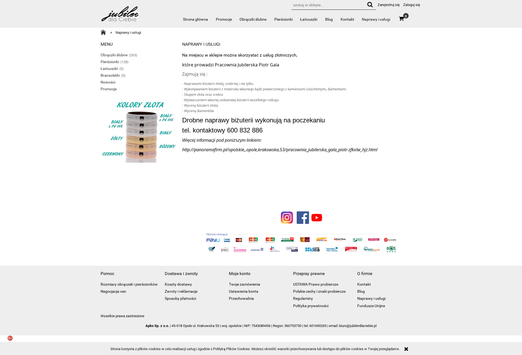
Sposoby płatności (180, 298)
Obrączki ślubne (114, 55)
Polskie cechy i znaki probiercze (319, 291)
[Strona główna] (120, 16)
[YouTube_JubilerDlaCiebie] (317, 217)
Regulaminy (303, 298)
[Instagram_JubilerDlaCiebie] (287, 217)
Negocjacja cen (113, 291)
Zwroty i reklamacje (181, 291)
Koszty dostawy (178, 284)
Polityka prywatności (310, 306)
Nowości (108, 82)
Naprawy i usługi (371, 298)
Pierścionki (110, 62)
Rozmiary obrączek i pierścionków (129, 284)
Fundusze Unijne (371, 306)
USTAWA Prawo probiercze (315, 284)
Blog (361, 291)
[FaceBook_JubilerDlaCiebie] (302, 217)
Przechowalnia (241, 298)
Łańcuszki (109, 68)
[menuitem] (195, 19)
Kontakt (364, 284)
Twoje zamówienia (244, 284)
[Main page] (105, 33)
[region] (139, 188)
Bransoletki (110, 75)
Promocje (109, 89)
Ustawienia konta (243, 291)
